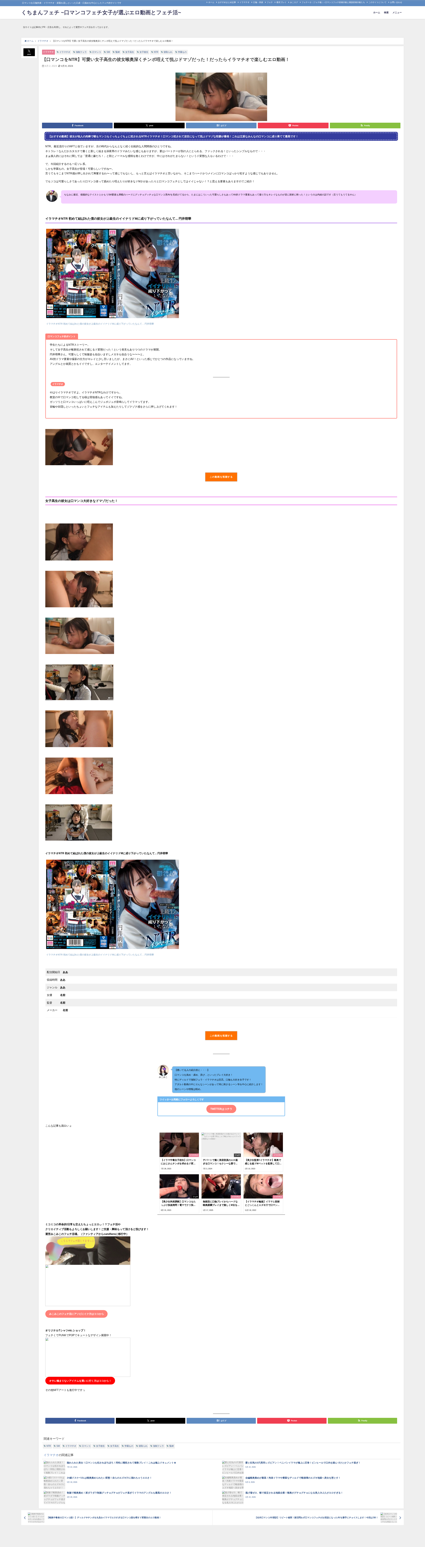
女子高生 (129, 52)
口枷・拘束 (258, 2)
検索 (386, 12)
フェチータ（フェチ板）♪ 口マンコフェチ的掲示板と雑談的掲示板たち (333, 2)
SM (108, 52)
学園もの (182, 52)
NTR (156, 52)
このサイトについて (377, 2)
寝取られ (168, 52)
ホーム (211, 2)
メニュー (397, 12)
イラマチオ (245, 2)
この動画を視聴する (221, 477)
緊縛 (117, 52)
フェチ (270, 2)
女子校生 (144, 52)
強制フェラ (81, 52)
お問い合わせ (396, 2)
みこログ (294, 2)
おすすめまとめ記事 (227, 2)
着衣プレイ (281, 2)
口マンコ (96, 52)
